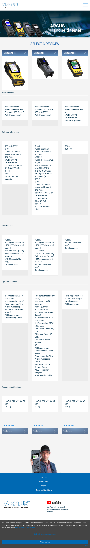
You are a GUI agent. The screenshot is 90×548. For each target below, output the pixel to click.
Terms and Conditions (44, 490)
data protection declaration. (25, 527)
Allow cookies (45, 542)
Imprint (44, 486)
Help (86, 545)
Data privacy (43, 482)
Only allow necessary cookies (45, 534)
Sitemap (44, 477)
